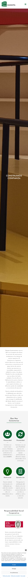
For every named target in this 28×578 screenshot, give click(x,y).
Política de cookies (6, 575)
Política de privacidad (15, 575)
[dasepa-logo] (8, 2)
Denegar (14, 568)
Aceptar (14, 564)
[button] (26, 550)
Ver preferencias (14, 572)
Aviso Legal (22, 575)
